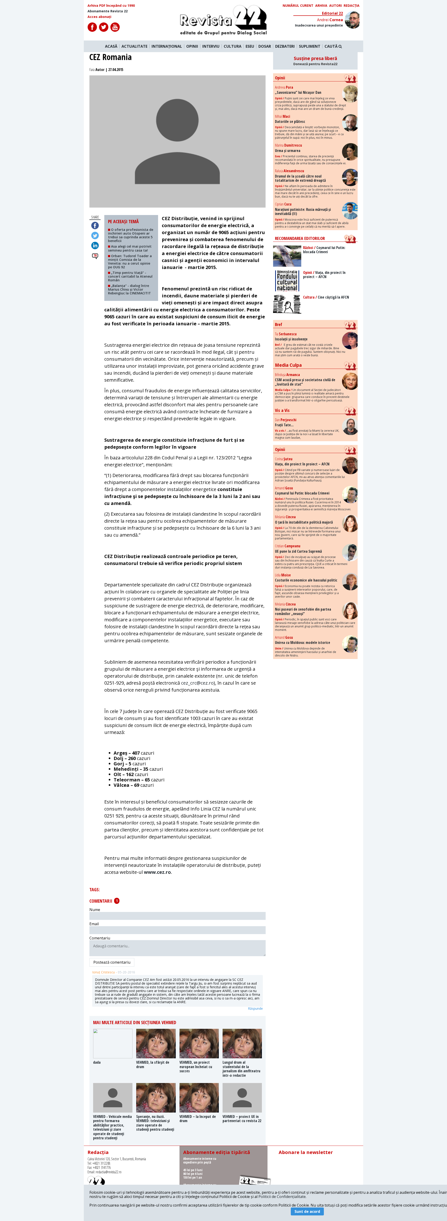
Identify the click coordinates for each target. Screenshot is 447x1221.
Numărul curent (298, 5)
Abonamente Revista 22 (108, 11)
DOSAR (264, 46)
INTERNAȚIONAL (167, 46)
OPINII (192, 46)
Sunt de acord (307, 1211)
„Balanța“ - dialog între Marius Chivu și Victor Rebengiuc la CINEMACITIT (129, 289)
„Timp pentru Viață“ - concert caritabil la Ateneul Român (130, 276)
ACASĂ (111, 46)
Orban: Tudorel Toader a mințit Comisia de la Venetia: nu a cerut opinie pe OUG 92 (130, 261)
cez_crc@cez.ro (197, 683)
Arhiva (321, 5)
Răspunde (255, 1008)
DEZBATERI (285, 46)
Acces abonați (99, 17)
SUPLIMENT (309, 46)
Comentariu (99, 938)
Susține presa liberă (315, 60)
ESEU (250, 46)
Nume (94, 909)
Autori (335, 5)
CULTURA (232, 46)
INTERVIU (211, 46)
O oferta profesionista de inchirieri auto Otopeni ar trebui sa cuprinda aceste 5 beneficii (130, 235)
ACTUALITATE (134, 46)
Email (94, 923)
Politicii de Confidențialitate (282, 1196)
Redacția (351, 5)
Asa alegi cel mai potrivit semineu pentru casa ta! (130, 248)
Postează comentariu (111, 962)
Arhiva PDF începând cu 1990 (111, 5)
